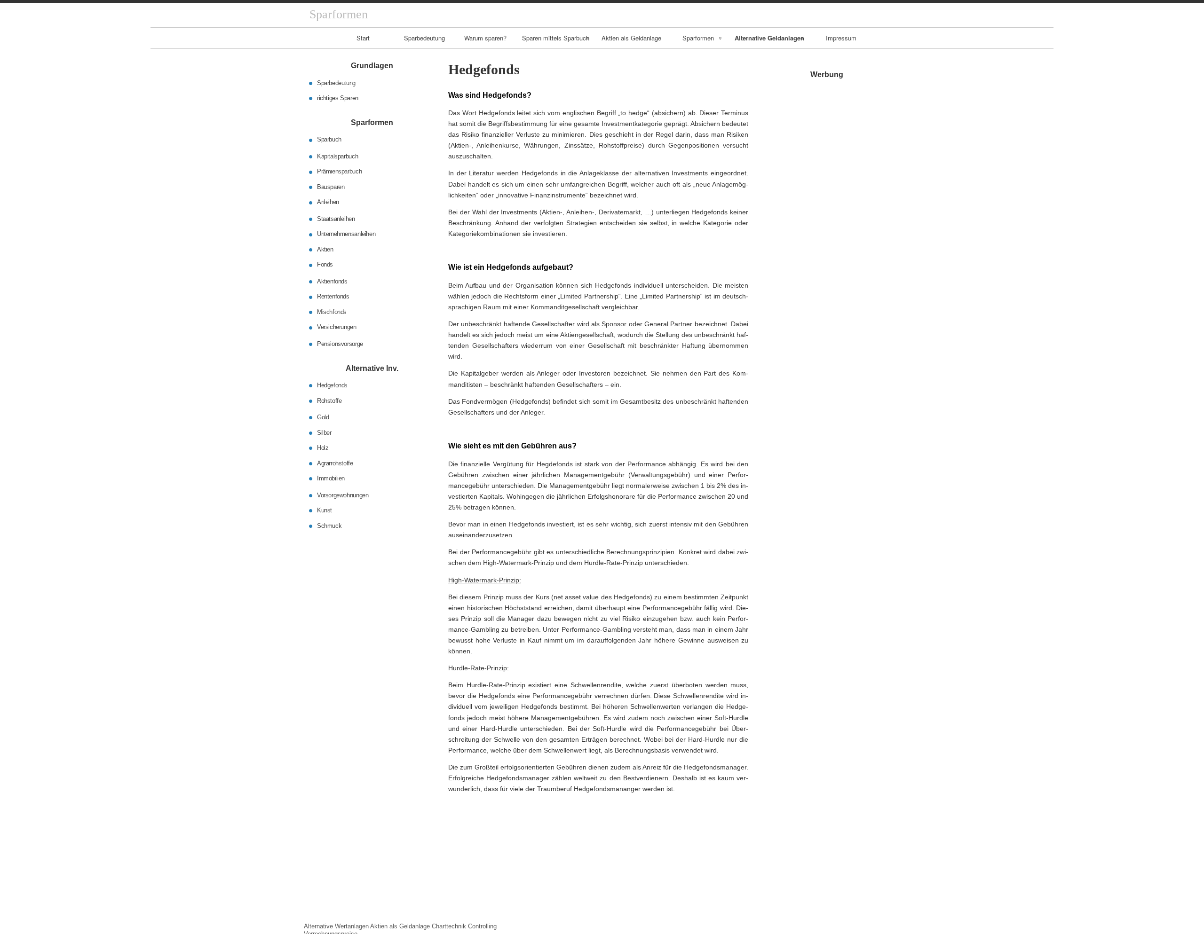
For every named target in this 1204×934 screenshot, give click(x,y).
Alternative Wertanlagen (336, 926)
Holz (322, 447)
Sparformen (698, 37)
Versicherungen (336, 326)
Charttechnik (449, 926)
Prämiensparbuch (339, 171)
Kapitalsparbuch (337, 156)
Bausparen (331, 186)
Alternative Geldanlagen (769, 37)
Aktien (325, 249)
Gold (323, 417)
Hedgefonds (332, 385)
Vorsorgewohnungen (342, 494)
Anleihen (328, 201)
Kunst (324, 510)
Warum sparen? (485, 37)
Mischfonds (332, 311)
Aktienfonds (332, 281)
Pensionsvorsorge (340, 343)
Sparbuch (329, 139)
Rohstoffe (329, 400)
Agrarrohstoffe (335, 462)
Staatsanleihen (336, 218)
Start (363, 37)
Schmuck (329, 525)
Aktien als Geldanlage (631, 37)
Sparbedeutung (424, 37)
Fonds (325, 264)
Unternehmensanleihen (346, 233)
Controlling (482, 926)
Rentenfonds (333, 296)
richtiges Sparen (337, 98)
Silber (324, 432)
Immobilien (331, 478)
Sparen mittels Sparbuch (555, 37)
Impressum (841, 37)
